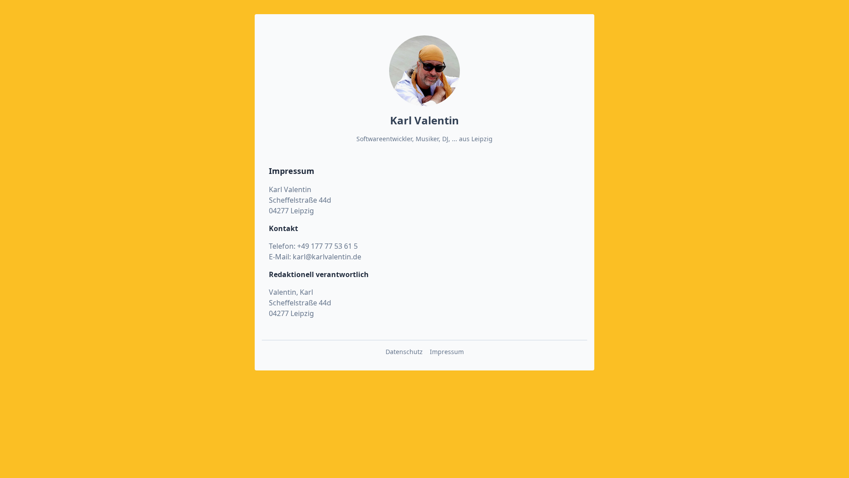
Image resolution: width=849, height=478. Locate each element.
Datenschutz (404, 351)
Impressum (447, 351)
